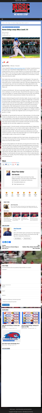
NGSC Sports (12, 409)
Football (26, 322)
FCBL (11, 216)
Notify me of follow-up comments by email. (12, 299)
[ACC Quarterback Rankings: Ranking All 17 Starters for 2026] (31, 318)
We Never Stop (21, 14)
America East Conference (9, 27)
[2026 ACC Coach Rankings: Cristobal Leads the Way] (11, 318)
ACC (3, 27)
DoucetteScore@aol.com (19, 182)
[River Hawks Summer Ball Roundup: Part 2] (11, 336)
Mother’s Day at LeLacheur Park (17, 68)
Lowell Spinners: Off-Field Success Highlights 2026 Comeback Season (16, 219)
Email (3, 291)
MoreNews (25, 411)
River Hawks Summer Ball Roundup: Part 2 (10, 343)
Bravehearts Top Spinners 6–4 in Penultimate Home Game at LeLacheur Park (34, 219)
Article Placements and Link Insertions (24, 409)
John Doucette (6, 32)
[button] (2, 19)
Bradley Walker (5, 328)
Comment (4, 269)
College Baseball (16, 27)
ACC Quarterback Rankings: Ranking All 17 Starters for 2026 (30, 326)
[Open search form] (40, 19)
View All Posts (27, 238)
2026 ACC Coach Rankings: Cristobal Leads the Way (11, 326)
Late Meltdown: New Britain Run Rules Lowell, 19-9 (25, 219)
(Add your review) (29, 255)
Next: (31, 247)
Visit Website (18, 238)
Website (4, 295)
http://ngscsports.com (19, 184)
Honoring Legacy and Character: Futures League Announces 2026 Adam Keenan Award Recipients (8, 220)
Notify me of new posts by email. (9, 301)
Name (3, 286)
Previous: (10, 247)
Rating (3, 285)
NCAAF (7, 322)
